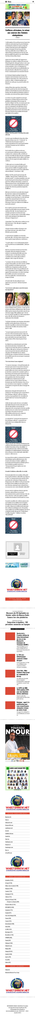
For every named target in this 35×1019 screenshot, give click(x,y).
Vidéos (6, 962)
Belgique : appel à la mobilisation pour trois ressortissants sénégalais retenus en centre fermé (23, 706)
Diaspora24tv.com (9, 825)
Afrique (7, 883)
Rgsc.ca (7, 850)
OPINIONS (7, 937)
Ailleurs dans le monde (10, 886)
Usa (6, 959)
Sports (6, 957)
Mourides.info (8, 817)
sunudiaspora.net (9, 828)
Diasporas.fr (8, 844)
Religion (7, 948)
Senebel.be (7, 836)
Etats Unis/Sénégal (9, 915)
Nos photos (7, 935)
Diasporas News (8, 904)
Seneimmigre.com (9, 847)
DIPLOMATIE (7, 907)
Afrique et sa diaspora (12, 902)
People (6, 940)
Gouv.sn (7, 820)
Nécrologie (7, 932)
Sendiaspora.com (9, 842)
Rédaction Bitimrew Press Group (12, 972)
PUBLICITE (7, 946)
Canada (6, 891)
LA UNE (6, 929)
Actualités (7, 880)
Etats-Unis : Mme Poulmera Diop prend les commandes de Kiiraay (23, 673)
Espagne (7, 913)
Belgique (7, 888)
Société (6, 954)
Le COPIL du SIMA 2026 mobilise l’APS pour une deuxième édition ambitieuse (23, 691)
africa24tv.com (8, 853)
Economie (7, 910)
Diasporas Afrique (9, 899)
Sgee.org (7, 839)
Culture (6, 897)
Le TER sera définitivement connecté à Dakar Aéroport (22, 658)
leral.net (7, 831)
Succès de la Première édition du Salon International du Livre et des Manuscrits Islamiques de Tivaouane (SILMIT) (23, 639)
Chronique (7, 894)
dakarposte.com (8, 822)
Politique (7, 943)
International (8, 924)
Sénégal (7, 951)
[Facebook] (33, 1)
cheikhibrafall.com (9, 833)
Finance (6, 918)
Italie (6, 926)
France (6, 921)
